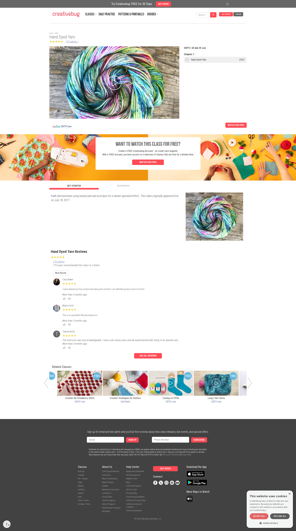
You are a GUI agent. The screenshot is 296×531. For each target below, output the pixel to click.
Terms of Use (131, 489)
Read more (272, 510)
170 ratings (58, 261)
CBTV (56, 33)
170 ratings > (72, 41)
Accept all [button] (259, 516)
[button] (270, 523)
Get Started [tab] (74, 185)
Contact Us (106, 493)
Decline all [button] (280, 516)
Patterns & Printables (131, 14)
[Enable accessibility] (6, 524)
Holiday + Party (84, 504)
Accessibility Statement (135, 471)
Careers (105, 486)
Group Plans (107, 497)
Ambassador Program (111, 508)
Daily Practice (107, 14)
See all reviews (148, 355)
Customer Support (133, 486)
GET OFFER (226, 14)
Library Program (108, 500)
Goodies (151, 14)
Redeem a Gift (131, 478)
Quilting (81, 489)
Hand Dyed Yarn (198, 59)
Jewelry (80, 493)
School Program (108, 504)
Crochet (81, 475)
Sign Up (132, 440)
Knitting (81, 471)
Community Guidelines (135, 497)
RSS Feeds (106, 511)
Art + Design (83, 478)
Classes (90, 14)
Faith (54, 196)
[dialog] (270, 509)
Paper (80, 482)
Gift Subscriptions (133, 475)
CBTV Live (66, 126)
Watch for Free (236, 125)
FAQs (128, 482)
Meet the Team (108, 482)
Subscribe (199, 440)
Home (51, 33)
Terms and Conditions (170, 455)
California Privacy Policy (136, 500)
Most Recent (60, 273)
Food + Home (83, 500)
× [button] (289, 494)
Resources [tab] (123, 185)
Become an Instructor (110, 489)
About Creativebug (109, 478)
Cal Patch (125, 401)
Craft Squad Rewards (110, 471)
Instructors (106, 475)
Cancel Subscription (134, 510)
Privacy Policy (186, 455)
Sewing (80, 486)
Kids (79, 497)
